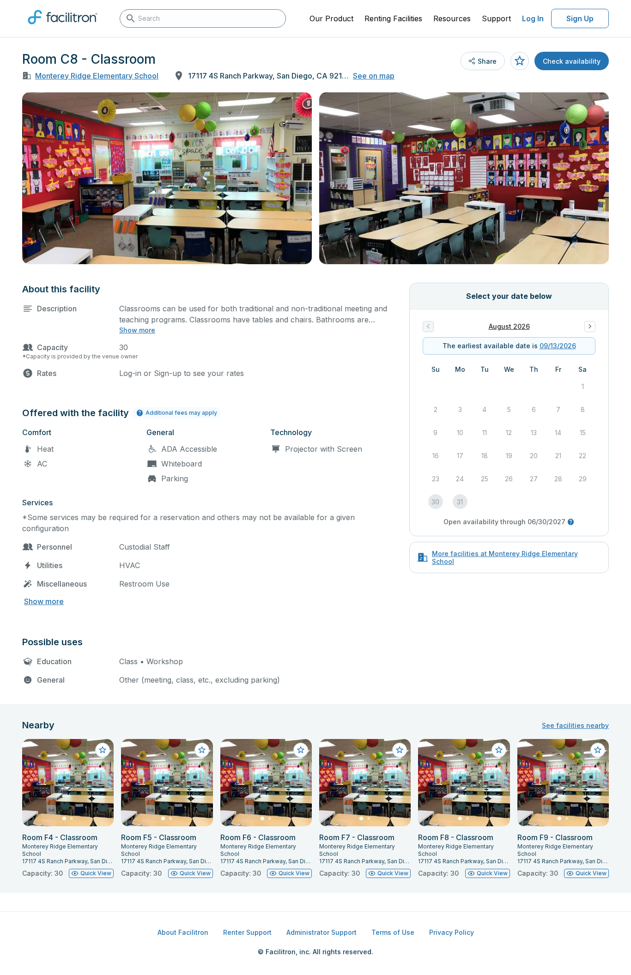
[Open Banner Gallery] (167, 178)
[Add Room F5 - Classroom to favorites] (201, 750)
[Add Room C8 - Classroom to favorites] (519, 61)
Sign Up (580, 18)
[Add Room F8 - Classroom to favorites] (498, 750)
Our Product (331, 18)
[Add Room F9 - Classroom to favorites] (597, 750)
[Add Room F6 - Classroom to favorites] (300, 750)
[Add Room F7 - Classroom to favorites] (399, 750)
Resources (452, 18)
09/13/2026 (558, 346)
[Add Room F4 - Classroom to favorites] (102, 750)
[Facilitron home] (62, 27)
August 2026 (509, 326)
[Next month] (589, 326)
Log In (533, 18)
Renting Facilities (393, 18)
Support (496, 18)
